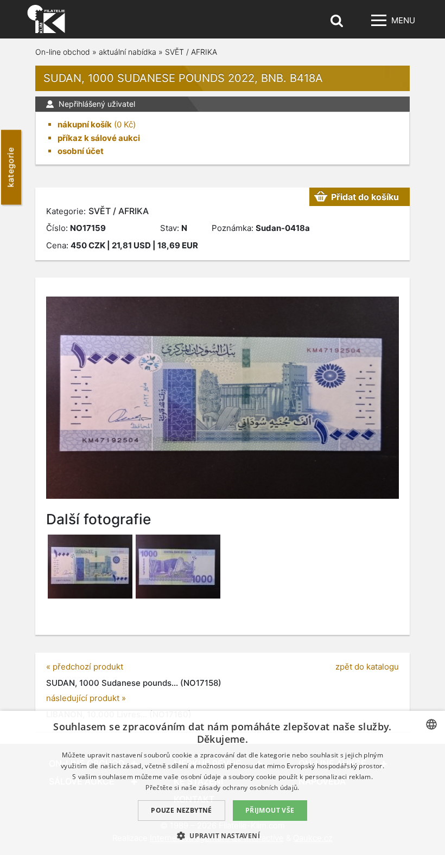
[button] (222, 835)
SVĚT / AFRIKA (191, 51)
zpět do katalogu (367, 666)
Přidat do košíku (365, 196)
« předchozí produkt (84, 666)
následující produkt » (86, 698)
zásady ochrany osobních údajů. (249, 787)
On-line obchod (62, 51)
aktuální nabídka (127, 51)
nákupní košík (85, 124)
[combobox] (431, 724)
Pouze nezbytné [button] (181, 810)
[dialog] (222, 783)
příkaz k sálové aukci (99, 138)
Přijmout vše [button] (270, 810)
